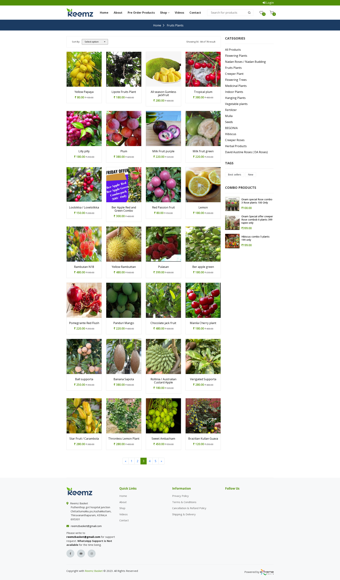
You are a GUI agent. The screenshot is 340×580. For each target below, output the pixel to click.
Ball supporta (84, 379)
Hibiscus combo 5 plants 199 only (255, 238)
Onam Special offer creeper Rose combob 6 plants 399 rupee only (257, 219)
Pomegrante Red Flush (84, 323)
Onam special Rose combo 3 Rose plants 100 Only (256, 201)
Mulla (229, 116)
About (118, 13)
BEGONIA (231, 128)
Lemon (203, 207)
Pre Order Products (141, 13)
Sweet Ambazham (163, 438)
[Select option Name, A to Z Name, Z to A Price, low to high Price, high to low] (95, 42)
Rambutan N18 (84, 266)
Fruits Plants (233, 68)
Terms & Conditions (184, 502)
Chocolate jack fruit (163, 323)
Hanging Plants (235, 98)
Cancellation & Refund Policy (189, 508)
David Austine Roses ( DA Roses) (246, 152)
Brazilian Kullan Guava (203, 438)
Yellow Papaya (84, 91)
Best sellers (234, 174)
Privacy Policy (180, 496)
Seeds (229, 122)
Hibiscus (230, 134)
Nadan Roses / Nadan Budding (245, 62)
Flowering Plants (236, 56)
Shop (122, 508)
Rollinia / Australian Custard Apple (163, 381)
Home (104, 13)
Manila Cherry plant (203, 323)
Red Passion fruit (163, 207)
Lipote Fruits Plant (124, 91)
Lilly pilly (84, 151)
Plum (123, 151)
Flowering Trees (236, 80)
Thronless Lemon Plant (123, 438)
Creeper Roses (235, 140)
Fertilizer (231, 110)
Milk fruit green (203, 151)
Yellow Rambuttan (124, 266)
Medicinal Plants (236, 86)
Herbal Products (236, 146)
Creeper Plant (234, 74)
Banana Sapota (124, 379)
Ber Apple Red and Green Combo (124, 209)
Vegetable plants (236, 104)
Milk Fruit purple (163, 151)
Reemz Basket (94, 571)
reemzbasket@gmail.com (86, 526)
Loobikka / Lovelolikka (84, 207)
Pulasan (163, 266)
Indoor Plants (234, 92)
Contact (195, 13)
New (250, 174)
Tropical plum (203, 91)
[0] (261, 12)
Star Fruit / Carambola (84, 438)
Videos (179, 13)
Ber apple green (203, 266)
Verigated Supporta (203, 379)
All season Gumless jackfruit (163, 93)
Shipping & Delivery (184, 514)
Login (270, 3)
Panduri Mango (123, 323)
